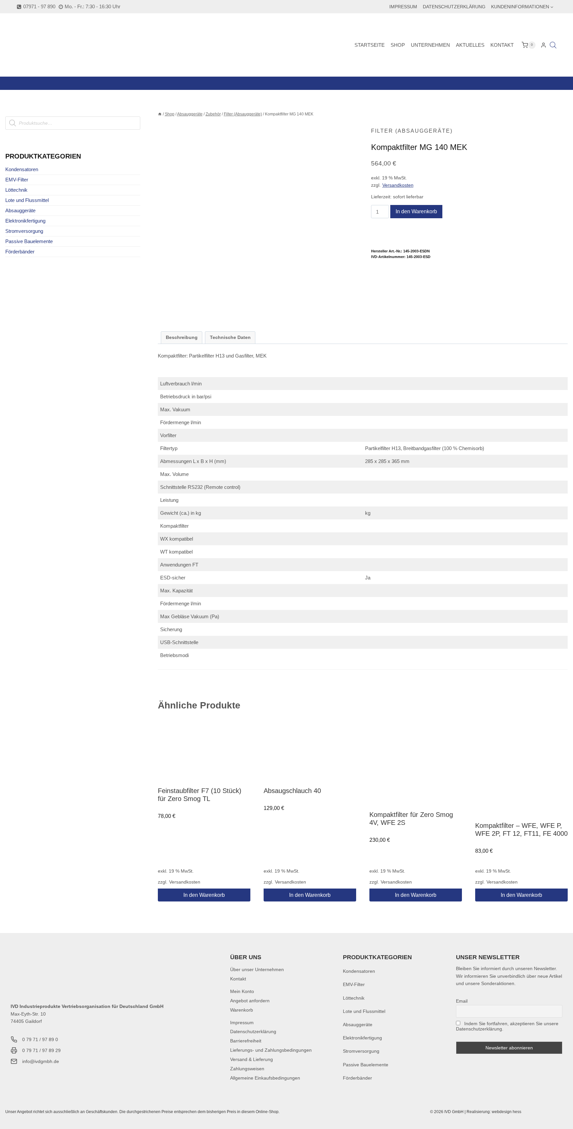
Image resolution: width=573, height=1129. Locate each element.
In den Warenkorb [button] (204, 895)
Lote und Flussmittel (27, 200)
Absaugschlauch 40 (292, 790)
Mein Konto (242, 991)
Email (462, 1001)
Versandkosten (398, 185)
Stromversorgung (24, 231)
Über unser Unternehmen (257, 969)
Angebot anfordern (250, 1000)
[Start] (160, 114)
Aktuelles (470, 45)
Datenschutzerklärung (454, 6)
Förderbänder (19, 251)
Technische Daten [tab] (230, 337)
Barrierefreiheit (245, 1040)
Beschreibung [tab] (182, 337)
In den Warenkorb (416, 211)
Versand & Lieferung (251, 1059)
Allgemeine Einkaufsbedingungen (265, 1078)
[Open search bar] (553, 45)
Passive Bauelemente (29, 241)
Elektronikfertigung (25, 221)
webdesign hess (506, 1111)
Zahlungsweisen (247, 1068)
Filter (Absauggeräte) (412, 131)
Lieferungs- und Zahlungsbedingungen (271, 1050)
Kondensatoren (21, 169)
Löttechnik (16, 190)
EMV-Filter (16, 179)
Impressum (403, 6)
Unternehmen (430, 45)
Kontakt (502, 45)
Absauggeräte (20, 210)
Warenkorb (241, 1010)
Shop (398, 45)
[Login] (543, 45)
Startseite (369, 45)
